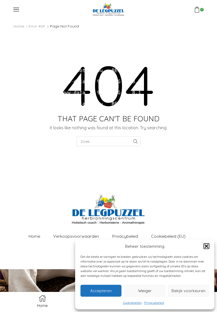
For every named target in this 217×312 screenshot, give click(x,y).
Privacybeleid (154, 303)
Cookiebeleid (132, 303)
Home (18, 26)
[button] (206, 246)
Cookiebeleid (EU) (168, 236)
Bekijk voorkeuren (188, 290)
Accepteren (101, 290)
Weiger (145, 290)
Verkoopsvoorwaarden (76, 236)
